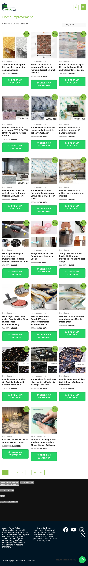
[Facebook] (65, 529)
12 (41, 472)
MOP (2, 496)
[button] (82, 559)
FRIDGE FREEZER (9, 484)
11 (35, 472)
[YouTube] (73, 529)
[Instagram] (81, 529)
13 (47, 472)
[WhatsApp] (83, 535)
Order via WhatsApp (16, 81)
